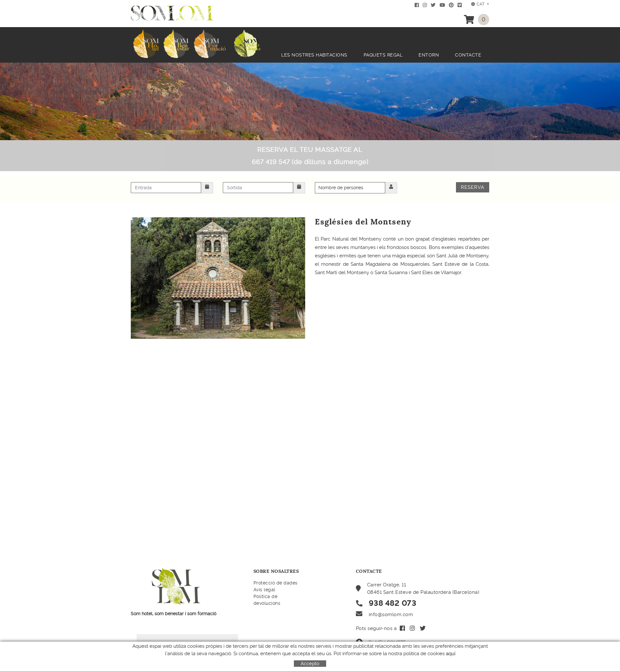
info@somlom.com (391, 614)
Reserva (472, 187)
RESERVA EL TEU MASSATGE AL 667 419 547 (310, 156)
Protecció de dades (275, 582)
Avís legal (264, 589)
